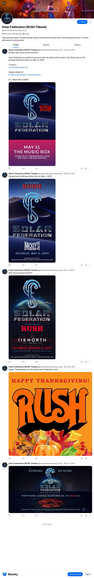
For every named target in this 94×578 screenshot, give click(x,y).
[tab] (16, 45)
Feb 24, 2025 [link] (69, 50)
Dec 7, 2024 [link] (68, 270)
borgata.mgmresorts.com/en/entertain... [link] (25, 75)
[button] (4, 3)
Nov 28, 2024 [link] (69, 367)
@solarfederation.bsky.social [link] (50, 50)
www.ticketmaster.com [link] (18, 67)
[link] (7, 34)
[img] (47, 9)
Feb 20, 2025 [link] (69, 173)
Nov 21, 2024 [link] (69, 463)
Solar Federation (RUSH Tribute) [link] (23, 50)
